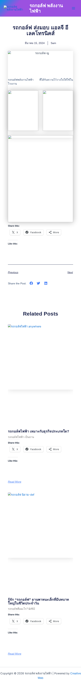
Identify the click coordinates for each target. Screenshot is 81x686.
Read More (14, 481)
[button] (31, 283)
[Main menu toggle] (73, 8)
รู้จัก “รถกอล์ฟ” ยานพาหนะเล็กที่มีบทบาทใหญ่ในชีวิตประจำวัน (38, 601)
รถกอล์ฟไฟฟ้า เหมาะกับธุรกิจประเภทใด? (38, 431)
